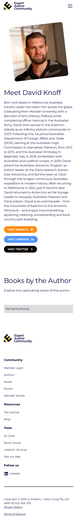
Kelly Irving (51, 499)
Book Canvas (12, 442)
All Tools (9, 436)
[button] (69, 5)
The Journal (11, 412)
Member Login (13, 368)
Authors (9, 375)
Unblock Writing (15, 449)
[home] (18, 6)
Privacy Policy (13, 507)
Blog (7, 419)
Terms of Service (15, 514)
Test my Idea (12, 456)
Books (8, 381)
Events (8, 388)
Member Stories (14, 395)
